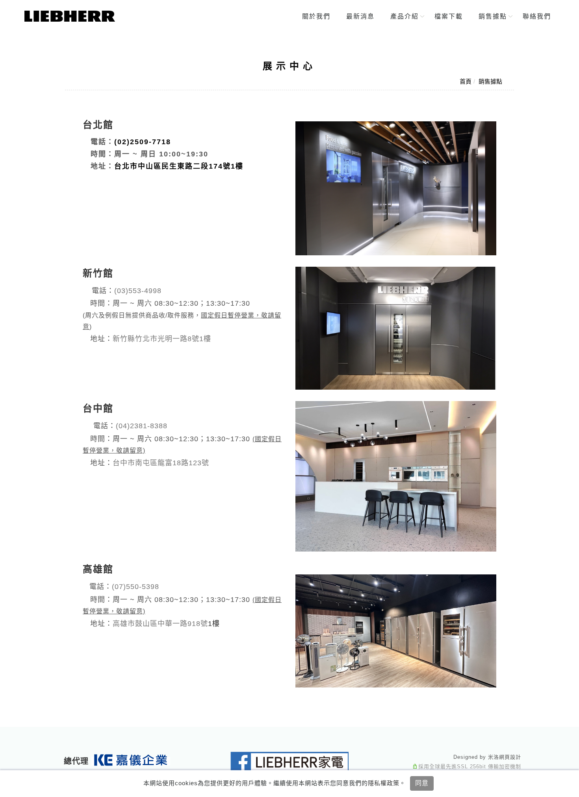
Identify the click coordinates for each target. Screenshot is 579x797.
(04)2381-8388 (141, 426)
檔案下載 (448, 16)
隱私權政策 (383, 783)
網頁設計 (510, 757)
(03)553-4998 (137, 291)
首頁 (465, 81)
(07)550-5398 (135, 587)
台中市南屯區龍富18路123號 (161, 463)
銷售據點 (492, 16)
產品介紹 (404, 16)
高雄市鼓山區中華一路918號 (160, 624)
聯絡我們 (536, 16)
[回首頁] (69, 16)
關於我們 (316, 16)
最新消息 (360, 16)
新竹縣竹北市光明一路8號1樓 (162, 339)
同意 (422, 783)
